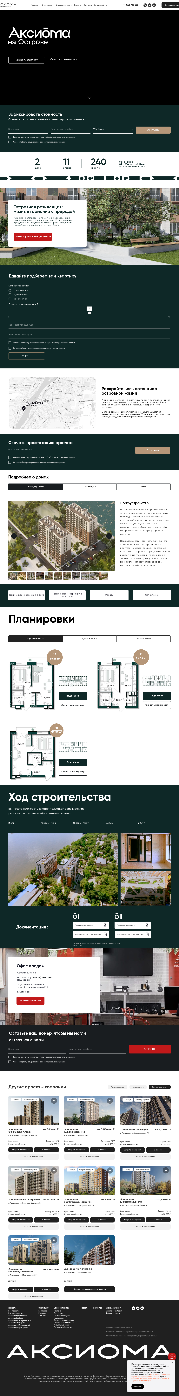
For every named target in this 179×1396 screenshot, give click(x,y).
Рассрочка (58, 1313)
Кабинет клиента (113, 1313)
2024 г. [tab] (141, 823)
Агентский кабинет (114, 1311)
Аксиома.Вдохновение (17, 1316)
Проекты (34, 5)
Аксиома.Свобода (15, 1318)
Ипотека (57, 1311)
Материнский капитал (63, 1327)
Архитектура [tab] (89, 487)
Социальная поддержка (64, 1320)
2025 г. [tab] (109, 823)
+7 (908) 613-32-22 (42, 978)
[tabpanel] (89, 538)
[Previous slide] (14, 536)
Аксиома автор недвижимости (119, 1328)
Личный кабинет (101, 5)
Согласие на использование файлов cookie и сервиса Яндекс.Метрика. (150, 1380)
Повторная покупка (62, 1316)
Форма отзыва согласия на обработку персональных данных (131, 1336)
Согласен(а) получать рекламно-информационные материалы (39, 142)
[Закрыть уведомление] (172, 1362)
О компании (47, 5)
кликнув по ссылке (58, 813)
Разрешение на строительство (88, 934)
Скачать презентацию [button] (63, 59)
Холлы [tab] (144, 487)
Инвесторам (59, 1318)
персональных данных (65, 137)
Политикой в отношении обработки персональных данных (150, 1376)
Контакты (88, 5)
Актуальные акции (61, 1325)
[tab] (36, 639)
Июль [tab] (11, 823)
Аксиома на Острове (16, 1323)
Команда (42, 1313)
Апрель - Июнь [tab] (48, 823)
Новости (77, 5)
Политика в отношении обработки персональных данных (129, 1332)
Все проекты (13, 1311)
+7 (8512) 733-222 (130, 5)
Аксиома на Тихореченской (19, 1320)
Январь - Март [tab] (81, 823)
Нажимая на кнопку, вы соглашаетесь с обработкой (34, 137)
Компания (42, 1311)
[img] (145, 5)
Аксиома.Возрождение (18, 1328)
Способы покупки (63, 5)
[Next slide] (109, 536)
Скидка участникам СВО (64, 1323)
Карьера (42, 1316)
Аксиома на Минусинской (19, 1325)
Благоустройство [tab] (35, 487)
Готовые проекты (15, 1313)
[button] (26, 60)
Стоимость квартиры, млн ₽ (23, 304)
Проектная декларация (85, 925)
